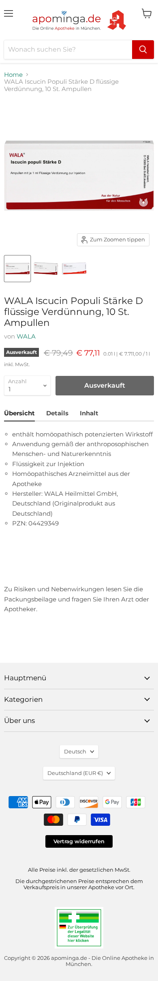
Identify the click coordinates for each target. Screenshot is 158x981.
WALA (26, 336)
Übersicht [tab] (19, 413)
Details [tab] (57, 413)
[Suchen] (143, 49)
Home (13, 74)
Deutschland (75, 773)
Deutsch (75, 751)
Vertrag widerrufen (79, 841)
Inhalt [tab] (89, 413)
